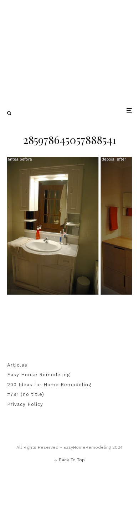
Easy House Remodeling (38, 374)
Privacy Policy (25, 404)
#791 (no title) (25, 394)
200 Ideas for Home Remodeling (49, 384)
